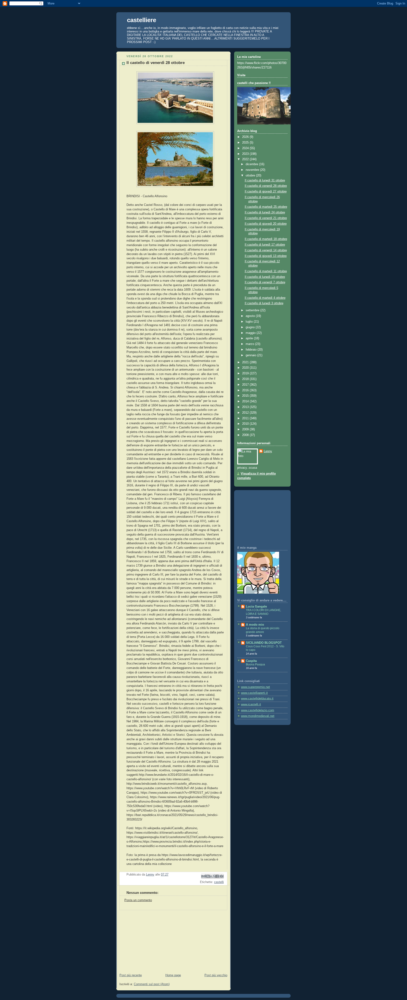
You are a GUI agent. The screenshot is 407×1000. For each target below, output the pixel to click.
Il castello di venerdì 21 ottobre (266, 218)
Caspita (251, 661)
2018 (246, 379)
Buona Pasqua (255, 664)
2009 (246, 429)
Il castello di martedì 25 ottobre (266, 206)
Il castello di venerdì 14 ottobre (266, 250)
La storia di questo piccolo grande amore (262, 630)
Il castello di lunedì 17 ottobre (265, 244)
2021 (246, 362)
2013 (246, 407)
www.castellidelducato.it (257, 698)
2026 (246, 137)
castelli (219, 882)
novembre (253, 170)
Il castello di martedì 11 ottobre (266, 271)
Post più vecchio (215, 975)
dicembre (252, 164)
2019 (246, 373)
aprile (250, 338)
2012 (246, 412)
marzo (250, 344)
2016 (246, 390)
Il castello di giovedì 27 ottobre (266, 191)
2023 (246, 154)
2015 (246, 395)
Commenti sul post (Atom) (152, 984)
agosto (251, 316)
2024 (246, 148)
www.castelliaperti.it (254, 693)
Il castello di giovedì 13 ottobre (266, 256)
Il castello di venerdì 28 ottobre (266, 186)
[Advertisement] (151, 939)
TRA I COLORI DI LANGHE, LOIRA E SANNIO (263, 612)
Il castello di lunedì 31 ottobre (265, 180)
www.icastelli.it (251, 704)
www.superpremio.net (255, 687)
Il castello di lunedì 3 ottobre (264, 303)
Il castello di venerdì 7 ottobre (265, 282)
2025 (246, 142)
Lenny (268, 451)
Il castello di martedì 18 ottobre (266, 239)
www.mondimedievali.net (257, 716)
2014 (246, 401)
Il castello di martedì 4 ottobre (265, 298)
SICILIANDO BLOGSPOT (264, 642)
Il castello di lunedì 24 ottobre (265, 212)
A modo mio (255, 624)
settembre (253, 310)
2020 (246, 367)
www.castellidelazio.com (257, 710)
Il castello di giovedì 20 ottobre (266, 223)
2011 (246, 418)
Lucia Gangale (256, 606)
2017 (246, 384)
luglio (250, 321)
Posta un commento (138, 900)
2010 (246, 423)
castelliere (141, 20)
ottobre (251, 175)
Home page (173, 975)
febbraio (251, 349)
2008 (246, 435)
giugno (251, 327)
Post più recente (130, 975)
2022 (246, 159)
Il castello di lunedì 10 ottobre (265, 277)
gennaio (251, 355)
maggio (251, 333)
